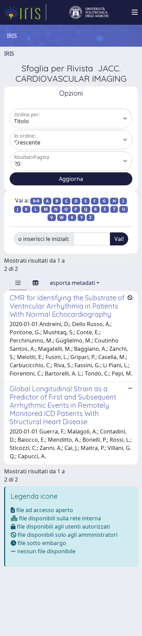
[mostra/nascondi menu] (135, 12)
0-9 (36, 201)
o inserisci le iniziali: (43, 239)
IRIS (9, 53)
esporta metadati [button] (72, 283)
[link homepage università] (88, 12)
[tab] (18, 283)
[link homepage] (25, 12)
